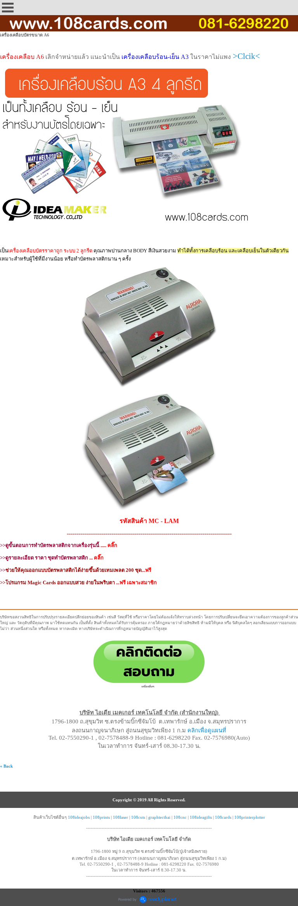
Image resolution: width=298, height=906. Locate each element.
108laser (120, 817)
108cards (223, 817)
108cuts (138, 817)
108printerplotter (249, 817)
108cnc (180, 817)
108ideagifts (201, 817)
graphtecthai (159, 817)
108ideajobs (79, 817)
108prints (101, 817)
